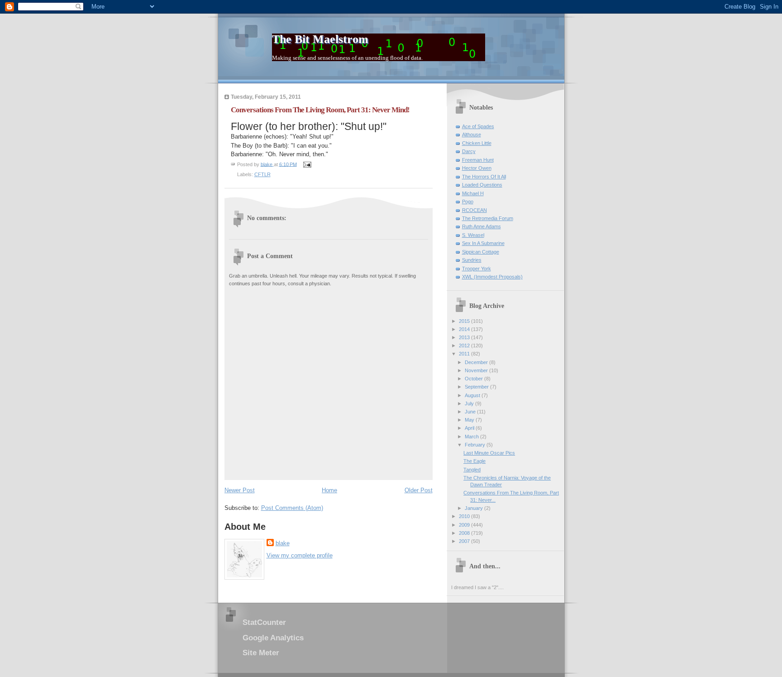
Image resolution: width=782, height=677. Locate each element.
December (477, 362)
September (477, 386)
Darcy (469, 151)
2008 (465, 533)
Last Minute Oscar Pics (489, 453)
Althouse (471, 134)
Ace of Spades (478, 126)
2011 (465, 353)
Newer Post (239, 490)
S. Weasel (473, 235)
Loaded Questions (482, 184)
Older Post (419, 490)
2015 (465, 321)
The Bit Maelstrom (320, 39)
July (470, 403)
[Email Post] (307, 164)
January (474, 508)
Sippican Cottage (480, 251)
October (474, 378)
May (470, 420)
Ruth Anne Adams (481, 226)
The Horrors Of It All (484, 176)
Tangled (472, 469)
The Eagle (474, 461)
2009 (465, 525)
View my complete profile (300, 555)
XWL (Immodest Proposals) (492, 276)
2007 (465, 541)
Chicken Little (476, 143)
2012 (465, 345)
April (470, 428)
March (472, 436)
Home (329, 490)
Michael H (473, 193)
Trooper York (476, 268)
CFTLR (262, 174)
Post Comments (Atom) (292, 507)
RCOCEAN (474, 210)
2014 (465, 329)
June (471, 411)
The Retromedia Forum (487, 218)
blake (283, 543)
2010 (465, 516)
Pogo (467, 201)
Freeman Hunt (478, 160)
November (477, 370)
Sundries (472, 260)
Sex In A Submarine (483, 243)
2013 (465, 337)
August (473, 395)
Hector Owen (476, 168)
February (475, 444)
